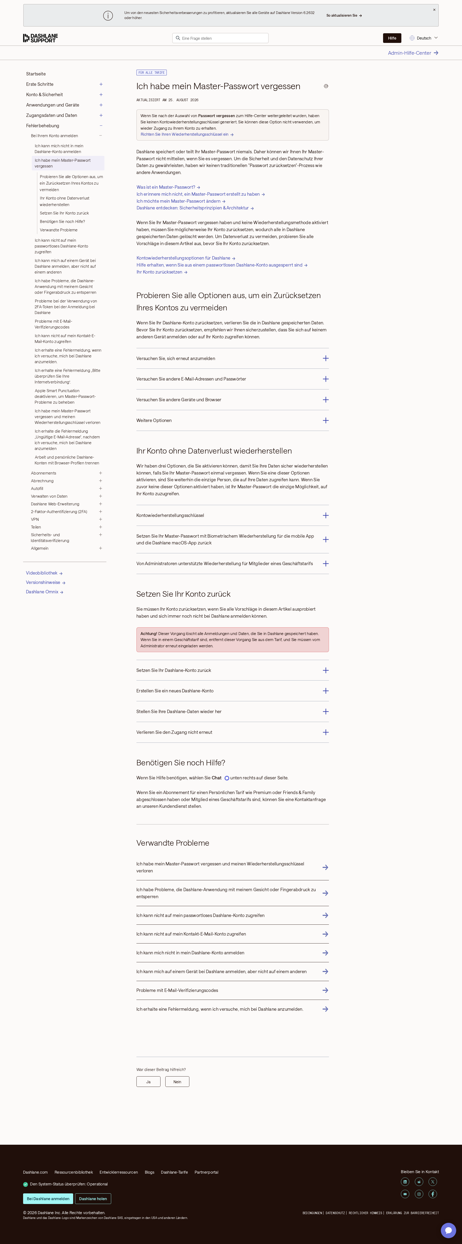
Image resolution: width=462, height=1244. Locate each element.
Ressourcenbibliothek (74, 1172)
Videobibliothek (42, 572)
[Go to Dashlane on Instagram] (419, 1194)
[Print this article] (326, 86)
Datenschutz (335, 1213)
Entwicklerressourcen (119, 1172)
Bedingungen (312, 1213)
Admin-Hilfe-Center (409, 53)
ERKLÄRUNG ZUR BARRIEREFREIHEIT (412, 1213)
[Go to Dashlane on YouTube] (405, 1194)
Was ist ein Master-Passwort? (166, 187)
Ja (148, 1081)
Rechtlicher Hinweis (365, 1213)
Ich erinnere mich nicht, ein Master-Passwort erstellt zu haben (198, 194)
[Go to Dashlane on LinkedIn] (405, 1181)
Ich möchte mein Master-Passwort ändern (178, 201)
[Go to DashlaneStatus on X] (433, 1181)
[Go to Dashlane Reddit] (419, 1181)
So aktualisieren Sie (342, 15)
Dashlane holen (93, 1198)
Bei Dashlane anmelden (48, 1198)
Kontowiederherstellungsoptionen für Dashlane (183, 258)
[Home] (40, 38)
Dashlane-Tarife (174, 1172)
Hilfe (392, 38)
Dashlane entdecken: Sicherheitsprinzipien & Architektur (193, 207)
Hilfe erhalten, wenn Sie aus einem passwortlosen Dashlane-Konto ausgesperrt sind (219, 265)
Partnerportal (206, 1172)
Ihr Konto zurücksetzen (159, 271)
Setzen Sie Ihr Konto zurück (64, 213)
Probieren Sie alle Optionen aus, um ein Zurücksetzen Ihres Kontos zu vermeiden (71, 183)
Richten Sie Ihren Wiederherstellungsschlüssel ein (185, 134)
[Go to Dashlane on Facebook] (433, 1194)
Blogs (149, 1172)
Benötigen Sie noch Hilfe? (62, 221)
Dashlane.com (35, 1172)
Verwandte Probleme (58, 229)
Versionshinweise (43, 582)
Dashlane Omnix (42, 591)
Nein (177, 1081)
